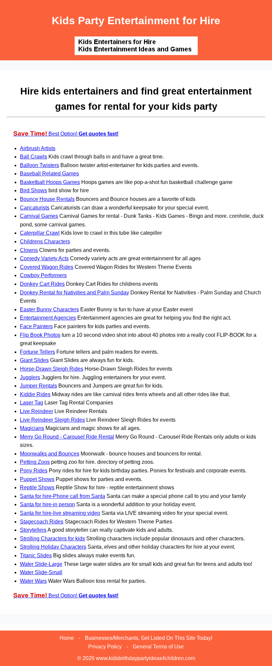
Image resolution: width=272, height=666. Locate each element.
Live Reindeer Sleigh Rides (52, 420)
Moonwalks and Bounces (49, 453)
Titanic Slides (36, 555)
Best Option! (65, 134)
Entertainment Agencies (48, 318)
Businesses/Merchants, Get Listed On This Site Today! (148, 638)
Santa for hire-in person (47, 504)
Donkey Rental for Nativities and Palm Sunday (74, 292)
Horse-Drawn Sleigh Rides (51, 369)
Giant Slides (34, 360)
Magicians (32, 428)
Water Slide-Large (41, 564)
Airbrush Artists (37, 148)
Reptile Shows (37, 487)
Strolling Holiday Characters (53, 547)
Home (67, 638)
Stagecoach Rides (41, 521)
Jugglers (30, 377)
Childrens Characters (45, 241)
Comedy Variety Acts (44, 258)
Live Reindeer (36, 411)
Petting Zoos (35, 462)
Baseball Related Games (49, 173)
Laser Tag (31, 402)
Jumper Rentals (38, 386)
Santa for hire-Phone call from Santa (62, 496)
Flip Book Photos (40, 335)
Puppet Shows (37, 479)
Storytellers (33, 530)
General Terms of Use (158, 646)
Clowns (29, 250)
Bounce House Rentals (47, 199)
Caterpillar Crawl (40, 233)
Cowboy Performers (43, 275)
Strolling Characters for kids (52, 538)
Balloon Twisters (39, 165)
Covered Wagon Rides (46, 267)
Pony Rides (33, 470)
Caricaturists (34, 208)
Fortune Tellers (37, 352)
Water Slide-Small (41, 572)
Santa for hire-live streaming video (60, 513)
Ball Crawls (33, 156)
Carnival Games (39, 216)
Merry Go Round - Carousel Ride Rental (67, 437)
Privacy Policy (105, 646)
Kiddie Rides (35, 394)
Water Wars (33, 581)
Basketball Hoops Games (50, 182)
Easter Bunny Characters (49, 309)
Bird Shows (33, 190)
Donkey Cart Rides (42, 284)
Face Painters (36, 326)
